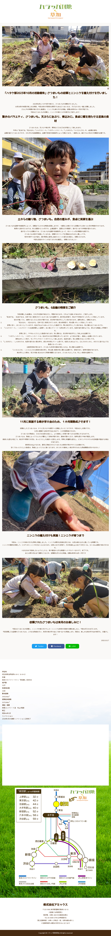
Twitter (41, 646)
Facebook (57, 646)
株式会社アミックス (55, 904)
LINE (74, 646)
